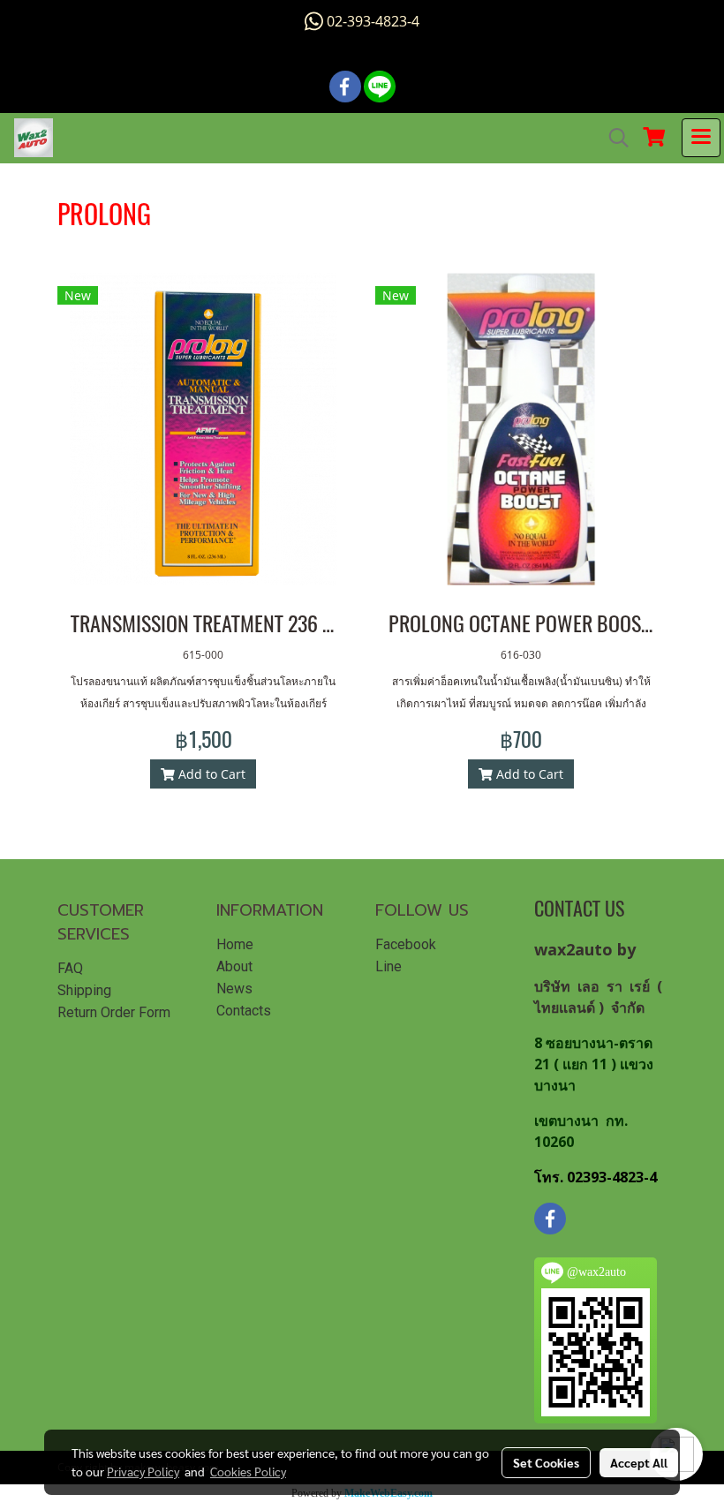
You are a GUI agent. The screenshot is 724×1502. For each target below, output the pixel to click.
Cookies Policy (248, 1471)
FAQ (70, 968)
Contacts (243, 1010)
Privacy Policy (143, 1471)
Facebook (405, 944)
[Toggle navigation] (701, 137)
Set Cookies (546, 1462)
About (234, 966)
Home (234, 944)
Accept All (638, 1462)
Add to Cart (210, 774)
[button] (612, 137)
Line (388, 966)
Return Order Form (113, 1012)
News (234, 988)
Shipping (84, 990)
